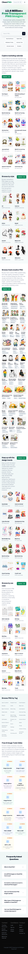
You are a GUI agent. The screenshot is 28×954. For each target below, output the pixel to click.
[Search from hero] (23, 33)
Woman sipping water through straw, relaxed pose (12, 381)
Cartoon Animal (19, 504)
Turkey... (10, 415)
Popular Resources (4, 929)
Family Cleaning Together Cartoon (5, 319)
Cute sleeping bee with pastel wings (6, 349)
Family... (4, 320)
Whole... (4, 398)
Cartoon (17, 206)
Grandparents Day (19, 521)
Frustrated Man (4, 448)
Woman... (22, 367)
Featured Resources (4, 933)
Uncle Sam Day (18, 166)
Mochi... (23, 335)
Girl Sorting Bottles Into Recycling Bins (5, 304)
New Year (4, 688)
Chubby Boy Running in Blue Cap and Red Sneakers (22, 350)
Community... (13, 320)
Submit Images (12, 930)
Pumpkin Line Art (13, 720)
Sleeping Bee (5, 352)
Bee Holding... (24, 337)
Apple (20, 722)
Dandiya (12, 727)
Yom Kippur (5, 94)
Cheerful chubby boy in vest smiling (15, 350)
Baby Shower (18, 671)
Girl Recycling (5, 308)
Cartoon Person (14, 447)
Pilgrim (3, 715)
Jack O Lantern (5, 702)
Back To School (19, 653)
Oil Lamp (12, 712)
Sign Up (12, 927)
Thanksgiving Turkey (5, 731)
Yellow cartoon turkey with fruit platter (7, 396)
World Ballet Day (6, 538)
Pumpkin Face (13, 702)
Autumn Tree (20, 42)
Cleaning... (13, 322)
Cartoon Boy (5, 431)
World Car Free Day (20, 113)
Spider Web (19, 38)
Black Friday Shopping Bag (13, 716)
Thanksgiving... (12, 413)
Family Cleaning (4, 323)
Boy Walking (16, 368)
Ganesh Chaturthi (6, 166)
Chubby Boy (15, 353)
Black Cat (21, 705)
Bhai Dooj (17, 538)
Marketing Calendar (4, 937)
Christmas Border (21, 732)
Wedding (4, 636)
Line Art (4, 240)
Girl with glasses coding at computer (21, 428)
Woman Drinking (4, 384)
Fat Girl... (22, 365)
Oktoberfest (5, 130)
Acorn (11, 723)
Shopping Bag (22, 715)
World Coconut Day (20, 149)
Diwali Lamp (4, 712)
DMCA (20, 927)
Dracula (3, 705)
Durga (20, 725)
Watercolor (18, 240)
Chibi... (14, 351)
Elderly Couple (14, 308)
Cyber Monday (5, 521)
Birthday (17, 619)
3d (2, 206)
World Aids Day (19, 556)
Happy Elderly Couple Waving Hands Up (13, 304)
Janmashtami (5, 149)
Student (19, 46)
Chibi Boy (22, 322)
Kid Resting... (12, 336)
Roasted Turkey (22, 398)
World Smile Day (6, 113)
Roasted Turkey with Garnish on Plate (18, 396)
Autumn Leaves (10, 46)
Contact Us (22, 933)
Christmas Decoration (4, 735)
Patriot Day (12, 708)
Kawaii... (4, 430)
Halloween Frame (9, 42)
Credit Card (18, 573)
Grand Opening (6, 573)
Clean (7, 2)
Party (16, 636)
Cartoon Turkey (22, 728)
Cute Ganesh (22, 708)
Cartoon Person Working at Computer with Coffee (14, 444)
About (20, 925)
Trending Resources (4, 926)
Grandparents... (14, 306)
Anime (3, 223)
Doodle (4, 258)
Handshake (5, 504)
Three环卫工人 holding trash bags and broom (14, 319)
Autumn (4, 671)
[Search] (20, 2)
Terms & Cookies (21, 930)
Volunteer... (4, 306)
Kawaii (16, 223)
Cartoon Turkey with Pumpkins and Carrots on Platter (13, 412)
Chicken (21, 415)
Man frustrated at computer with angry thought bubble (5, 444)
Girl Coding (19, 431)
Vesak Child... (11, 431)
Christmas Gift (13, 733)
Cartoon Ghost (22, 719)
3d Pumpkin (4, 719)
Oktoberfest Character (4, 726)
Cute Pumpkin (22, 702)
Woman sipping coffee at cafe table (21, 380)
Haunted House (9, 38)
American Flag (22, 712)
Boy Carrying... (22, 309)
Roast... (15, 398)
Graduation (5, 653)
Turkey (8, 398)
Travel (16, 688)
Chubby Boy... (21, 353)
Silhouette (17, 258)
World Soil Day (5, 556)
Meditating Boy (4, 368)
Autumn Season (5, 722)
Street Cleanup (4, 336)
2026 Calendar (5, 619)
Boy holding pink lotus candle (12, 428)
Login (12, 925)
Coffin (11, 705)
